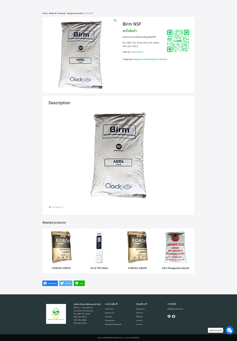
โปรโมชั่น (139, 316)
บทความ (139, 324)
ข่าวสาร (139, 320)
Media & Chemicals (57, 13)
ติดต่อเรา (139, 312)
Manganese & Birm (75, 13)
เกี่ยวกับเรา (140, 308)
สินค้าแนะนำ (110, 312)
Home (45, 13)
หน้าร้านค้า (109, 308)
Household (109, 320)
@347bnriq (137, 51)
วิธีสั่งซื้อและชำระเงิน (175, 308)
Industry (108, 316)
